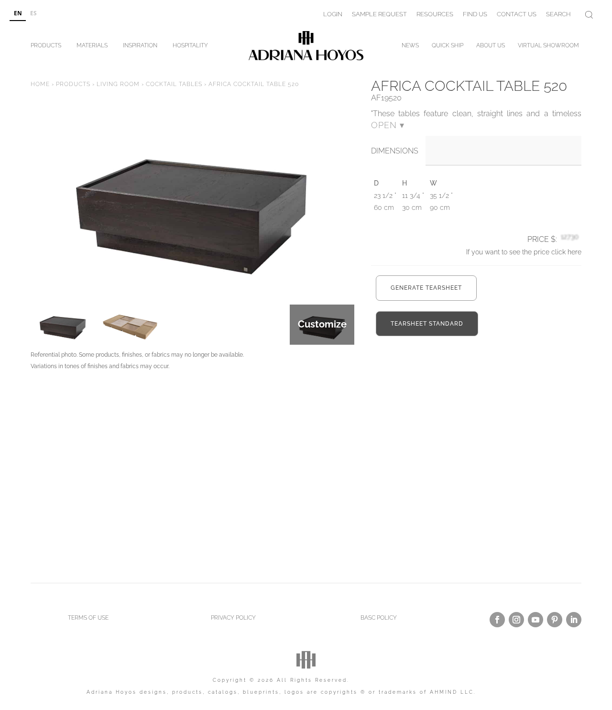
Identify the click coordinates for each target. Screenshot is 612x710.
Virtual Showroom (548, 47)
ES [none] (33, 13)
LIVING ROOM (118, 84)
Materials (92, 47)
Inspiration (140, 47)
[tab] (398, 151)
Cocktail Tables (174, 84)
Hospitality (190, 47)
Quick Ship (447, 47)
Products (46, 47)
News (410, 47)
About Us (490, 47)
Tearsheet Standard (427, 323)
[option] (33, 14)
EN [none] (18, 13)
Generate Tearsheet (426, 287)
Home (40, 84)
